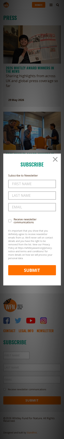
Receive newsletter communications (25, 221)
